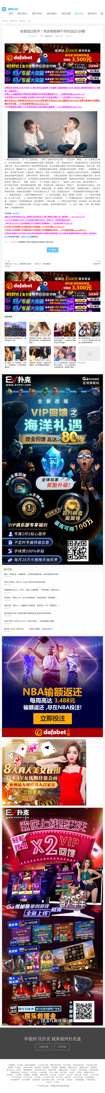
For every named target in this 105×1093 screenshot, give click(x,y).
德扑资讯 (22, 13)
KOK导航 (33, 1072)
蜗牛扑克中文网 (78, 1065)
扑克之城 (53, 1075)
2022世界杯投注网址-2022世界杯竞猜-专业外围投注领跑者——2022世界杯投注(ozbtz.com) (43, 107)
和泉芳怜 (96, 264)
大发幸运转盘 (90, 1080)
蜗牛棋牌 (46, 1067)
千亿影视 (18, 1075)
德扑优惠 (66, 13)
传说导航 (10, 1075)
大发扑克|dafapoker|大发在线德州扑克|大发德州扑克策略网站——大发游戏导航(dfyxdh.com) (39, 223)
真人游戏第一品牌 (48, 1080)
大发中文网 (60, 1080)
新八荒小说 (10, 1070)
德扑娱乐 (92, 13)
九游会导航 (43, 1072)
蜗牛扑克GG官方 (40, 1070)
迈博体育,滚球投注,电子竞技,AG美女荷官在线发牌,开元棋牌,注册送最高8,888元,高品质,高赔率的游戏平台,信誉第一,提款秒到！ (51, 233)
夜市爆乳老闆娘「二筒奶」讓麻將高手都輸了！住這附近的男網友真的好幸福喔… (65, 340)
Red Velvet (82, 363)
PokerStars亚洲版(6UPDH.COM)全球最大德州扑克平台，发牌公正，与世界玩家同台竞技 (37, 220)
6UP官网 (73, 1070)
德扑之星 (78, 1075)
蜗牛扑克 (68, 1077)
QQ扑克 (48, 1082)
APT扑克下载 (27, 1077)
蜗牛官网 (63, 1072)
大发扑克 (43, 1047)
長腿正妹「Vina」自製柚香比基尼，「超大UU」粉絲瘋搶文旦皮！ (27, 265)
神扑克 (19, 1070)
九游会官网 (36, 1080)
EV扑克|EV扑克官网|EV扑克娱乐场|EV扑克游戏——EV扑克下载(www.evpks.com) (35, 227)
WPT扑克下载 (16, 1077)
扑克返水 (18, 1067)
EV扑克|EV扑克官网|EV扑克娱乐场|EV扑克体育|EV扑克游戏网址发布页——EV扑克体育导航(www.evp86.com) (45, 230)
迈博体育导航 (93, 1070)
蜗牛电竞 (38, 1067)
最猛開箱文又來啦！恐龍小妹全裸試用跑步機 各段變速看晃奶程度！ (40, 340)
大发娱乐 (69, 1080)
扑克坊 (85, 1075)
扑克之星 (70, 1075)
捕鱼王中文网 (28, 1067)
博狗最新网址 (28, 1070)
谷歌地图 (66, 1086)
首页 (11, 13)
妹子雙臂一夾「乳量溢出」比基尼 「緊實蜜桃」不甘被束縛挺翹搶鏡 (15, 365)
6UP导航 (20, 1065)
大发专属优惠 (79, 1080)
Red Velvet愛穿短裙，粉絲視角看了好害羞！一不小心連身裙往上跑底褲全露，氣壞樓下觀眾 (65, 365)
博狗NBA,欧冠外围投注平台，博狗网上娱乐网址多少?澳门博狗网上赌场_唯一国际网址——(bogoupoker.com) (45, 217)
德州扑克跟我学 (30, 1065)
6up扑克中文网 (43, 1065)
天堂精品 (26, 1075)
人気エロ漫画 (53, 1072)
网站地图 (59, 1086)
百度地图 (53, 1086)
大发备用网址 (89, 1077)
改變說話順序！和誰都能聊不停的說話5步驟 (52, 31)
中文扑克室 (67, 1065)
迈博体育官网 (15, 1072)
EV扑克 (62, 1047)
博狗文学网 (52, 1070)
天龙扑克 (61, 1075)
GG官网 (71, 1072)
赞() (54, 250)
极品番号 (16, 213)
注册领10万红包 (89, 1072)
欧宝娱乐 (25, 1072)
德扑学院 (36, 13)
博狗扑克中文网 (55, 1065)
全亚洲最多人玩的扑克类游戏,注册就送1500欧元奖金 (35, 242)
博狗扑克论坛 (72, 1067)
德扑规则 (51, 13)
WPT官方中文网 (48, 1077)
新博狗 (10, 1067)
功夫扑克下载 (78, 1077)
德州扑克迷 (10, 9)
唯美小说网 (44, 1075)
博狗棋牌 (63, 1067)
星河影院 (35, 1075)
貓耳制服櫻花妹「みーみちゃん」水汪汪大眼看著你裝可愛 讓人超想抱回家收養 (90, 340)
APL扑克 (37, 1077)
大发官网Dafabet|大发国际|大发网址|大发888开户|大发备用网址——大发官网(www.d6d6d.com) (45, 97)
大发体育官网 (14, 1080)
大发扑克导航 (82, 1070)
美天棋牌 (54, 1067)
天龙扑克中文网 (91, 1065)
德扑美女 (79, 13)
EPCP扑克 (59, 1077)
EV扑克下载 (94, 1075)
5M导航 (78, 1072)
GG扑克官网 (25, 1080)
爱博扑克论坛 (84, 1067)
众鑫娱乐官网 (62, 1070)
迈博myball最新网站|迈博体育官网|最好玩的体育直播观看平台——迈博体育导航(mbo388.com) (45, 94)
